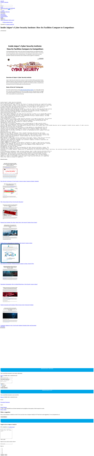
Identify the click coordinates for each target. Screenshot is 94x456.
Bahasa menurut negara (8, 22)
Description (5, 379)
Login (2, 7)
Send (6, 454)
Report (2, 407)
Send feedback (4, 416)
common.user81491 (10, 24)
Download (3, 326)
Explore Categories (4, 2)
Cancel (2, 454)
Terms (5, 409)
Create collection (4, 387)
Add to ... (2, 18)
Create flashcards (11, 8)
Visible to (2, 383)
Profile (2, 17)
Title (1, 376)
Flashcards (3, 11)
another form (11, 427)
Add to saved (11, 20)
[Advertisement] (39, 34)
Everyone (4, 385)
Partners (5, 407)
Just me (3, 386)
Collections (7, 11)
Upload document (4, 8)
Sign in (2, 375)
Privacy (2, 409)
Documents (3, 402)
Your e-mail (3, 439)
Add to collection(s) (5, 20)
